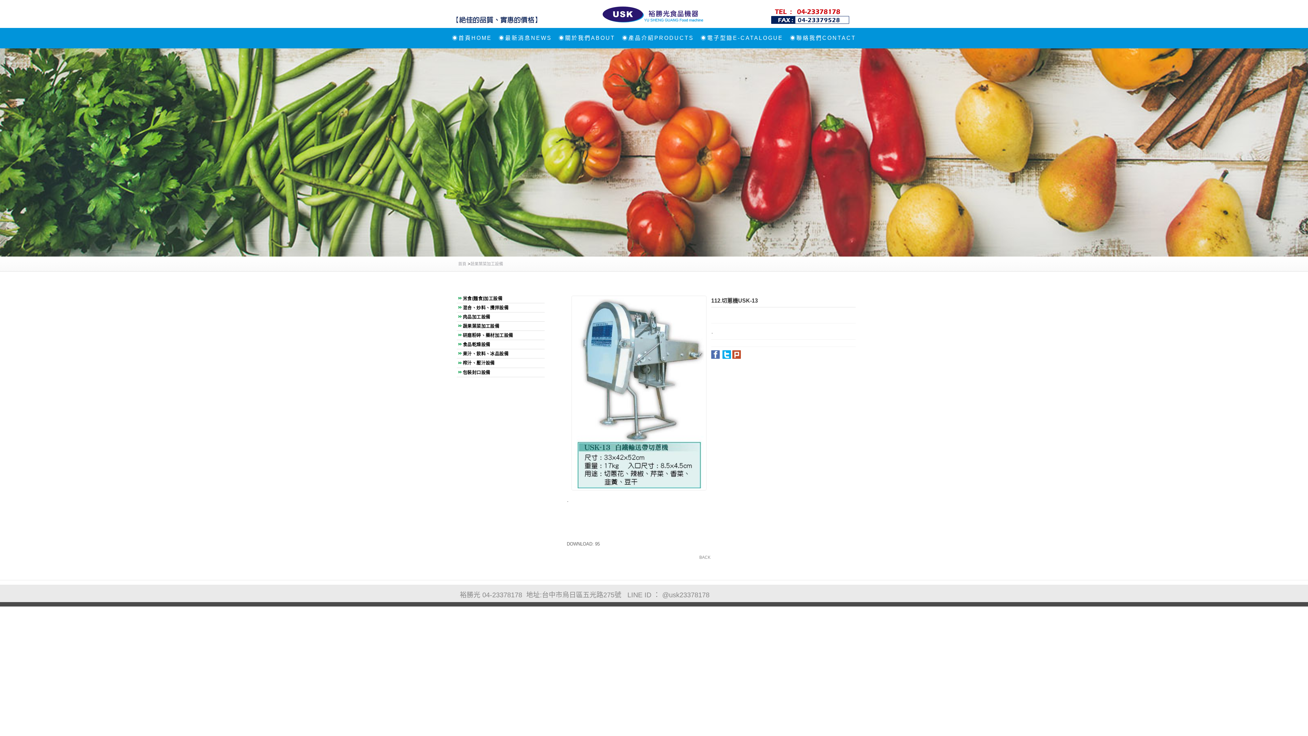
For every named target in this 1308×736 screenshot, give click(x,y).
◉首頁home (472, 38)
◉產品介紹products (658, 38)
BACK (705, 557)
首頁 (462, 264)
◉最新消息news (525, 38)
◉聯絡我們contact (823, 38)
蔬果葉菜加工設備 (486, 264)
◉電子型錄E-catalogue (742, 38)
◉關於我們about (587, 38)
